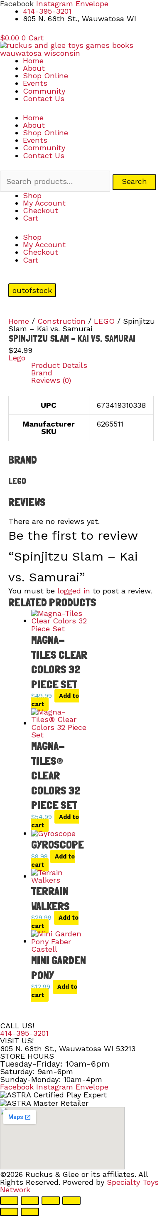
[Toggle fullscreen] (30, 1200)
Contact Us (43, 98)
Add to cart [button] (55, 700)
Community (44, 91)
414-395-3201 (24, 1033)
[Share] (51, 1200)
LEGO (104, 321)
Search (134, 181)
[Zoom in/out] (9, 1200)
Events (35, 83)
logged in (73, 590)
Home (33, 60)
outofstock (32, 290)
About (34, 68)
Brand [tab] (41, 373)
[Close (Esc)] (71, 1200)
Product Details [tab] (59, 365)
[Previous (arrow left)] (9, 1212)
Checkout (40, 210)
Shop (32, 195)
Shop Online (45, 75)
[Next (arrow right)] (30, 1212)
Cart (30, 217)
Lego (16, 357)
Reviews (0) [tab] (51, 380)
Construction (61, 321)
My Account (44, 203)
